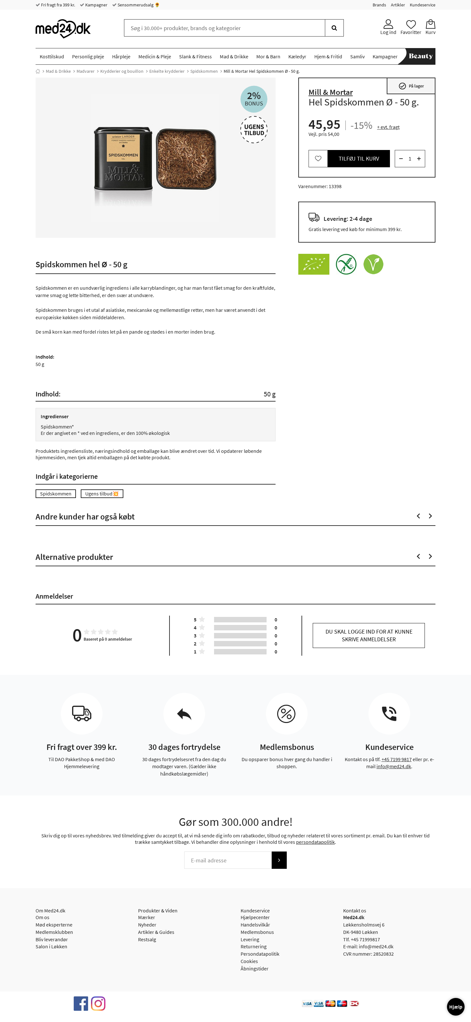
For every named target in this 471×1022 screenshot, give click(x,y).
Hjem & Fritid (328, 56)
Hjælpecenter (255, 917)
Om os (42, 917)
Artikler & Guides (156, 932)
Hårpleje (121, 56)
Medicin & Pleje (154, 56)
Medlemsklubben (54, 932)
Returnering (254, 946)
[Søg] (334, 28)
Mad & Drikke (234, 56)
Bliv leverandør (52, 939)
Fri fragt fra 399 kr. (57, 5)
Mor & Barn (268, 56)
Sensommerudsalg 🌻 (138, 5)
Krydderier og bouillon (122, 71)
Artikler (398, 5)
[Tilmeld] (279, 860)
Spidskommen (204, 71)
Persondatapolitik (260, 954)
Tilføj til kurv (359, 158)
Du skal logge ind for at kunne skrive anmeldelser (369, 635)
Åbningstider (255, 968)
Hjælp (455, 1006)
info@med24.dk (393, 766)
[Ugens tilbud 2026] (254, 129)
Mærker (146, 917)
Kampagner (95, 5)
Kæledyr (297, 56)
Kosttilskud (52, 56)
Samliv (357, 56)
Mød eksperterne (54, 924)
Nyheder (147, 924)
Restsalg (147, 939)
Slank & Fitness (195, 56)
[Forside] (38, 71)
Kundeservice (422, 5)
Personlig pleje (88, 56)
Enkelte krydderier (167, 71)
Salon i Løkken (51, 946)
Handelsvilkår (255, 924)
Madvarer (86, 71)
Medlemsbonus (257, 932)
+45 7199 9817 (397, 759)
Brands (379, 5)
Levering (250, 939)
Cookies (249, 961)
